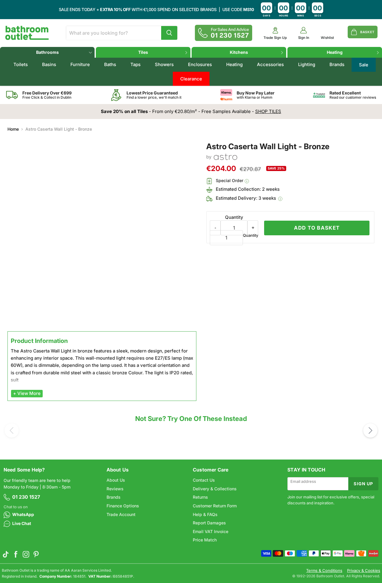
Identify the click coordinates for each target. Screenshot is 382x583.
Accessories (270, 64)
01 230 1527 (26, 497)
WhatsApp (23, 514)
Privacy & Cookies (363, 570)
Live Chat (21, 523)
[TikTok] (5, 554)
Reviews (115, 488)
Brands (336, 64)
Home (13, 129)
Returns (200, 497)
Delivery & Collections (215, 488)
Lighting (306, 64)
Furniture (80, 64)
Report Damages (209, 522)
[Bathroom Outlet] (27, 33)
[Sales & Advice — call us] (223, 33)
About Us (116, 480)
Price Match (205, 539)
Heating (335, 52)
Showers (164, 64)
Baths (110, 64)
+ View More (27, 393)
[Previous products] (11, 430)
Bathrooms (47, 52)
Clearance (191, 79)
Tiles (143, 52)
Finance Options (123, 505)
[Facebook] (16, 554)
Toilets (20, 64)
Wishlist (327, 38)
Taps (135, 64)
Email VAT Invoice (210, 531)
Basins (49, 64)
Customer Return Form (215, 505)
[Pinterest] (36, 554)
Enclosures (200, 64)
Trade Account (121, 514)
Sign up (363, 483)
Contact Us (204, 480)
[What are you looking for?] (169, 33)
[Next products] (370, 430)
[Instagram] (26, 554)
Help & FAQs (205, 514)
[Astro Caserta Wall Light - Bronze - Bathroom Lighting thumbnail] (19, 346)
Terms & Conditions (324, 570)
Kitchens (239, 52)
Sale (363, 65)
